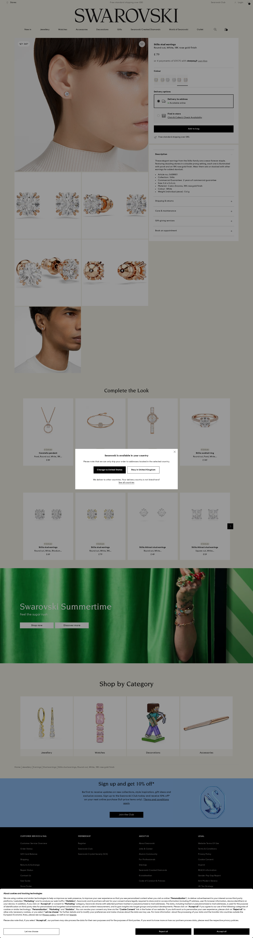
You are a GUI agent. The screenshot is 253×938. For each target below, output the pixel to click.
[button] (175, 452)
